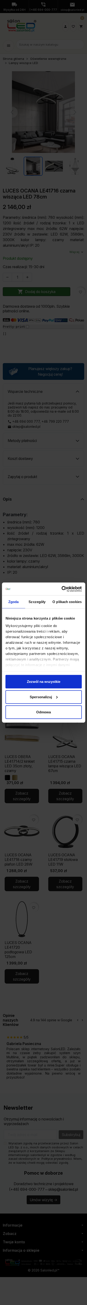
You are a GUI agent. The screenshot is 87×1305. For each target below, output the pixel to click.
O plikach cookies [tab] (67, 602)
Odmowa (43, 712)
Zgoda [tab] (13, 602)
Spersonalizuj (41, 697)
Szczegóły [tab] (37, 602)
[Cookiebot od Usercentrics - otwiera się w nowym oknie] (62, 589)
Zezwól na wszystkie (43, 682)
